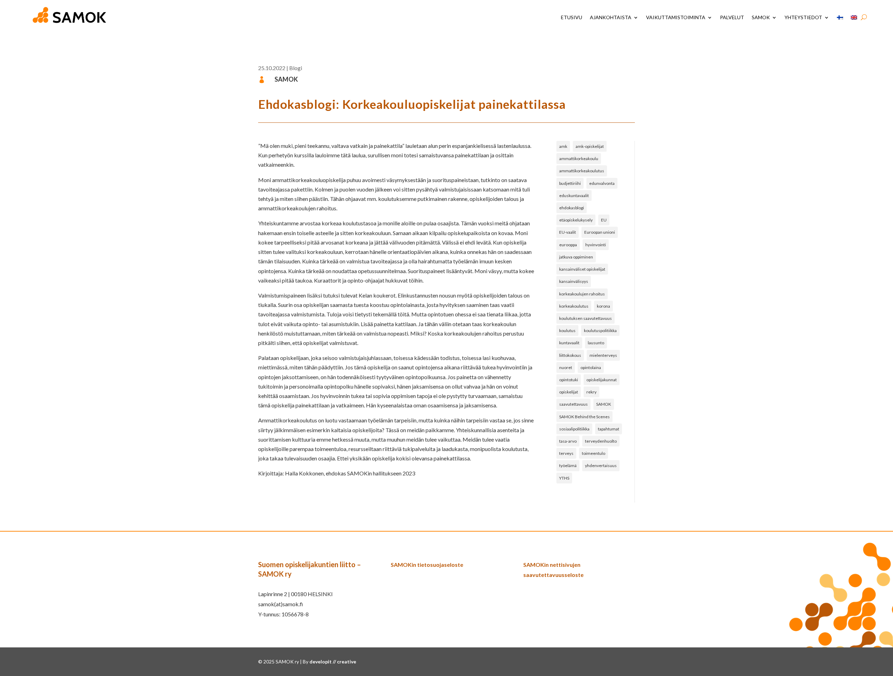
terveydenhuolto (601, 441)
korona (603, 306)
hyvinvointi (595, 244)
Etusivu (571, 17)
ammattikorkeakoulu (578, 158)
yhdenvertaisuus (601, 465)
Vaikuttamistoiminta (675, 17)
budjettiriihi (570, 183)
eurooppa (568, 244)
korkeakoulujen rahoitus (582, 293)
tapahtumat (608, 428)
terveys (566, 453)
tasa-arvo (568, 441)
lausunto (596, 342)
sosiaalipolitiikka (574, 428)
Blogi (295, 68)
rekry (591, 392)
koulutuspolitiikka (600, 330)
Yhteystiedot (803, 17)
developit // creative (332, 661)
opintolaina (590, 367)
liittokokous (570, 355)
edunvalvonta (602, 183)
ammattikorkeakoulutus (581, 170)
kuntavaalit (569, 342)
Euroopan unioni (599, 232)
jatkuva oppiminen (576, 257)
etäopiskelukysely (576, 220)
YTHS (564, 478)
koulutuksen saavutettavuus (585, 318)
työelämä (568, 465)
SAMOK (761, 17)
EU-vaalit (567, 232)
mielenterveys (603, 355)
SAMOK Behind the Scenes (584, 416)
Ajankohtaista (610, 17)
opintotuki (568, 379)
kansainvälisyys (573, 281)
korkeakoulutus (573, 306)
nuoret (565, 367)
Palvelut (732, 17)
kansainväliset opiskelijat (582, 269)
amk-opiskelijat (590, 146)
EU (604, 220)
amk (563, 146)
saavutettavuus (573, 404)
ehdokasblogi (571, 207)
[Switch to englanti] (854, 17)
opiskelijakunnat (601, 379)
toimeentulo (593, 453)
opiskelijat (568, 392)
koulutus (567, 330)
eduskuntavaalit (574, 195)
